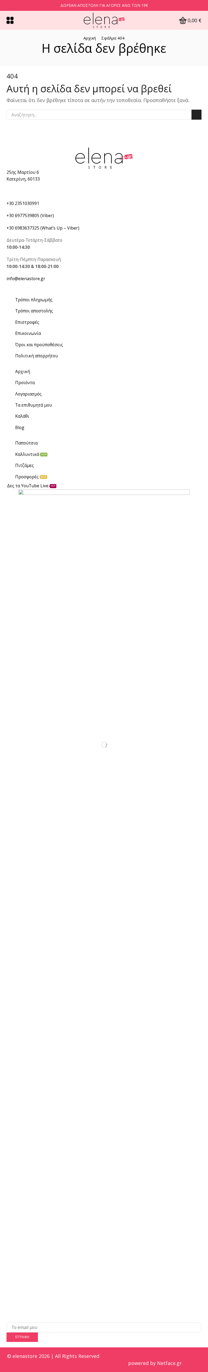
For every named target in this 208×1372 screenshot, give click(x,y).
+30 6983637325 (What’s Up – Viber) (42, 228)
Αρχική (89, 38)
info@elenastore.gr (25, 279)
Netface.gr (169, 1363)
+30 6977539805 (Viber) (30, 215)
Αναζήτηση (196, 115)
